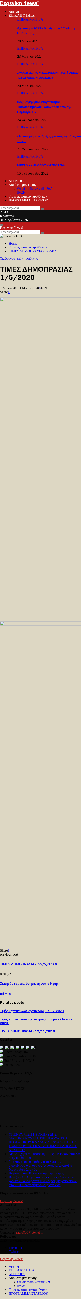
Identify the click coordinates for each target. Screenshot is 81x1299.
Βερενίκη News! (19, 3)
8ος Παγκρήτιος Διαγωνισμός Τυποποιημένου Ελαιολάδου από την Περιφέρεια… (44, 107)
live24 (21, 192)
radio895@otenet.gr (29, 1232)
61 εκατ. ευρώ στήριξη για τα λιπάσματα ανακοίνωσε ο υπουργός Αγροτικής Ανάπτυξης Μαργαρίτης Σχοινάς (40, 1165)
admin (5, 994)
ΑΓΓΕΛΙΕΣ (17, 181)
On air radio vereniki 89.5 (34, 188)
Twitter (13, 1251)
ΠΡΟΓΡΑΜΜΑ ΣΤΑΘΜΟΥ (28, 200)
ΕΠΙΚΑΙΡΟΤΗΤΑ (22, 15)
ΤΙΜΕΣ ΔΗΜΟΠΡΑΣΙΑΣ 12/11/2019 (27, 1031)
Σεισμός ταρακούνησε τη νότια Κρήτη (30, 984)
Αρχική (14, 11)
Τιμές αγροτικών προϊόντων (28, 196)
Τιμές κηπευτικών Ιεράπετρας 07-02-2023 (32, 1011)
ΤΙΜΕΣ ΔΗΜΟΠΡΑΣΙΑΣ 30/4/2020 (28, 964)
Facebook (15, 1248)
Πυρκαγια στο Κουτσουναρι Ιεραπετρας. (37, 1173)
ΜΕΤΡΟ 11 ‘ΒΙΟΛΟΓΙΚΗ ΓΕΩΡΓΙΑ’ (41, 165)
